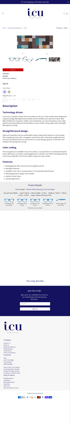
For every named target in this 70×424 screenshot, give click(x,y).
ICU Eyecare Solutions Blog (12, 373)
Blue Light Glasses (9, 382)
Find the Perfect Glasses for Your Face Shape (40, 189)
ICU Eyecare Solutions (37, 393)
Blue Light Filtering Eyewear (15, 28)
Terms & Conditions (10, 353)
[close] (68, 2)
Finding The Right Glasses (11, 371)
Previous (59, 28)
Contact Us (7, 343)
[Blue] (4, 92)
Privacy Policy (8, 351)
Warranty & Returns (10, 347)
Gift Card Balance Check (11, 388)
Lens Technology (9, 360)
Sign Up (35, 309)
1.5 (9, 99)
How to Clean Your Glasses (12, 367)
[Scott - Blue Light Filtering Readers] (35, 42)
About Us (6, 345)
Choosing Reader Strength (12, 369)
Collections (7, 384)
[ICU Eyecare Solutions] (35, 13)
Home (4, 28)
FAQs (5, 358)
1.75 (14, 99)
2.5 (28, 99)
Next (65, 28)
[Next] (46, 53)
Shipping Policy (8, 349)
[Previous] (23, 53)
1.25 (5, 99)
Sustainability (8, 362)
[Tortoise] (9, 92)
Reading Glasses (9, 378)
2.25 (24, 99)
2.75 (33, 99)
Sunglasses (7, 380)
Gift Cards (7, 386)
